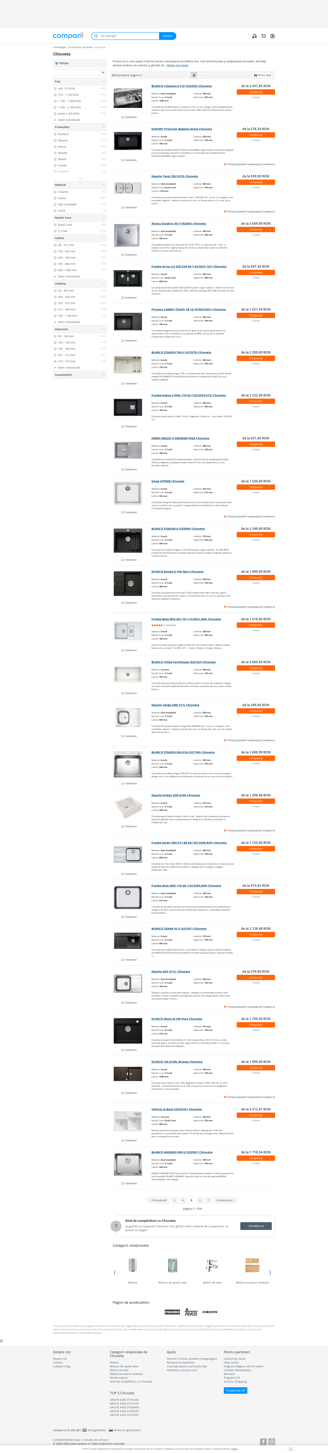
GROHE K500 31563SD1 (124, 1411)
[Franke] (172, 1312)
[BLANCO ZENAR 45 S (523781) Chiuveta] (130, 940)
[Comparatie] (254, 36)
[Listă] (194, 75)
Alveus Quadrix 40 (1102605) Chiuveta (178, 224)
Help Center (231, 1362)
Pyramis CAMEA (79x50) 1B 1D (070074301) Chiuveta (188, 309)
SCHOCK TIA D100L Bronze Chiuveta (176, 1062)
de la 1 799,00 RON (256, 1019)
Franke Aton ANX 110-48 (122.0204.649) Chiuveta (186, 886)
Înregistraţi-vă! (235, 1390)
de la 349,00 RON (255, 705)
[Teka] (191, 1312)
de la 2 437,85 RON (256, 86)
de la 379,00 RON (255, 971)
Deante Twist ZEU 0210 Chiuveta (174, 176)
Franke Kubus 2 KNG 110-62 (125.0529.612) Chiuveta (188, 395)
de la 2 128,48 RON (256, 928)
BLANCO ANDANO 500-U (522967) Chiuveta (181, 1152)
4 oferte (256, 140)
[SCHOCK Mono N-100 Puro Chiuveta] (130, 1031)
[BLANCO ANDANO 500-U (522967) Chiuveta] (130, 1164)
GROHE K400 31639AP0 (124, 1407)
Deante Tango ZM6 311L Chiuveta (175, 705)
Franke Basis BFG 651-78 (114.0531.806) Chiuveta (186, 619)
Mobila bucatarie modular (252, 1282)
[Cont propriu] (272, 36)
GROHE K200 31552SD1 (124, 1400)
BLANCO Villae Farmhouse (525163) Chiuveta (183, 662)
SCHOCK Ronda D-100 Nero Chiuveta (177, 572)
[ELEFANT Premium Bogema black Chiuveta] (130, 141)
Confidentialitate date (66, 1440)
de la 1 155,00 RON (256, 842)
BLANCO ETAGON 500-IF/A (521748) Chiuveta (183, 752)
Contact (58, 1362)
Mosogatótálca (97, 1430)
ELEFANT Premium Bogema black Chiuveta (181, 129)
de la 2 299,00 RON (256, 352)
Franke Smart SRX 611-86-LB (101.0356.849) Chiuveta (189, 843)
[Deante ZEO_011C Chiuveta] (130, 983)
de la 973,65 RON (255, 885)
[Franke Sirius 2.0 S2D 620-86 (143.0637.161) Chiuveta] (130, 278)
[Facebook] (263, 1441)
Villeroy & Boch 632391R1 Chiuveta (176, 1109)
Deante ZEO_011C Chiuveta (170, 971)
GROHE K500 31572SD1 (124, 1415)
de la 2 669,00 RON (256, 223)
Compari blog (61, 1366)
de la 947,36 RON (255, 266)
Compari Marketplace (237, 1370)
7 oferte (256, 806)
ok (103, 72)
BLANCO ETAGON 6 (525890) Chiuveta (178, 529)
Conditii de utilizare (96, 1440)
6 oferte (256, 187)
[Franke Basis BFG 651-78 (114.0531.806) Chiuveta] (130, 631)
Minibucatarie (119, 1377)
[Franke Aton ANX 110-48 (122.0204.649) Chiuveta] (130, 897)
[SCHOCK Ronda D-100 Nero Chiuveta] (130, 583)
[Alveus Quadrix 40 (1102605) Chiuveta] (130, 235)
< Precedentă (158, 1200)
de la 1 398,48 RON (256, 795)
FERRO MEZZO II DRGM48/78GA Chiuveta (180, 438)
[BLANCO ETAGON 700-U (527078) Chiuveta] (130, 364)
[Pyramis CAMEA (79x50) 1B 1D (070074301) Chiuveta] (130, 321)
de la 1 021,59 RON (256, 309)
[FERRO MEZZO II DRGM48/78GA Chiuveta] (130, 450)
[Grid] (200, 75)
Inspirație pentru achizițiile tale (187, 1366)
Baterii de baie (212, 1282)
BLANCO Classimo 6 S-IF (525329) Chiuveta (181, 86)
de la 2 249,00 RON (256, 528)
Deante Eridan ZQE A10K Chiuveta (175, 795)
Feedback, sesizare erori (182, 1370)
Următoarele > (225, 1200)
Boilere (132, 1282)
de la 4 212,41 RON (256, 1109)
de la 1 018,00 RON (256, 619)
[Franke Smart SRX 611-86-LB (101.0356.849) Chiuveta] (130, 854)
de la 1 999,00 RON (256, 1062)
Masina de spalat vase (172, 1282)
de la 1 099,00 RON (256, 571)
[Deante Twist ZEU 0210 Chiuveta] (130, 188)
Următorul (256, 1226)
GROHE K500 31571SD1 (124, 1403)
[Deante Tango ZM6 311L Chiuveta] (130, 717)
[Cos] (263, 36)
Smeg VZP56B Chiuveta (167, 481)
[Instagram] (271, 1441)
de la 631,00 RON (255, 438)
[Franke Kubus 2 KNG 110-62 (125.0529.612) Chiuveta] (130, 407)
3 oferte (256, 363)
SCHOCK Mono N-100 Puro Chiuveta (176, 1019)
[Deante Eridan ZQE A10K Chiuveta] (130, 807)
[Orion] (210, 1312)
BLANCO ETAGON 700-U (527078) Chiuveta (181, 352)
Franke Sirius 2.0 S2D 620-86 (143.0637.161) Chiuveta (188, 266)
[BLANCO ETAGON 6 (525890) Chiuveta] (130, 540)
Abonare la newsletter (181, 1362)
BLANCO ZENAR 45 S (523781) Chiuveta (179, 929)
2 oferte (256, 97)
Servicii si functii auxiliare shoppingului (192, 1358)
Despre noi (60, 1358)
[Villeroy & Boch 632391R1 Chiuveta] (130, 1121)
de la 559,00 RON (255, 176)
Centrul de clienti (235, 1358)
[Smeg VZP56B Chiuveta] (130, 493)
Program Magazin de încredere (243, 1366)
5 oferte (256, 449)
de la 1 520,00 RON (256, 481)
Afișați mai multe (177, 65)
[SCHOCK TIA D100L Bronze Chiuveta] (130, 1074)
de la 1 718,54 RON (256, 1152)
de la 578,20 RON (255, 129)
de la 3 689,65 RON (256, 662)
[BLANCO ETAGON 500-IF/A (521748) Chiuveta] (130, 764)
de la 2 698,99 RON (256, 752)
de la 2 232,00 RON (256, 395)
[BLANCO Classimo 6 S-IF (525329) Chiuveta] (130, 98)
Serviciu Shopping (235, 1381)
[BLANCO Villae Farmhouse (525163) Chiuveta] (130, 674)
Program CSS (232, 1377)
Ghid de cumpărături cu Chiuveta (150, 1221)
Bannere (229, 1374)
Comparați (256, 92)
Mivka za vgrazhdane (127, 1430)
